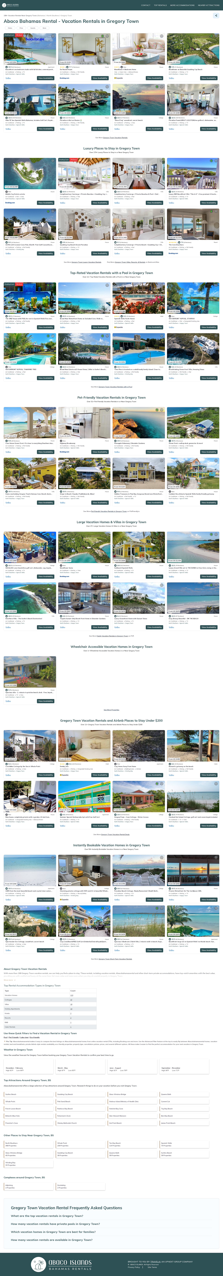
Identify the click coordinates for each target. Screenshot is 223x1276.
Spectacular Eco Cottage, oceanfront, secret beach (24, 942)
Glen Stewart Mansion (117, 1116)
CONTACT (145, 5)
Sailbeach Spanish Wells (123, 568)
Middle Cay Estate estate (15, 194)
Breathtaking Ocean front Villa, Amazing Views (186, 369)
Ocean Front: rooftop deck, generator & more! (186, 443)
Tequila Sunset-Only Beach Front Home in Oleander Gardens (82, 619)
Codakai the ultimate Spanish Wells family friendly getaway (191, 494)
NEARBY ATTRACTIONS (209, 5)
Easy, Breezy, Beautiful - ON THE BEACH (183, 619)
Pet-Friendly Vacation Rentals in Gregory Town (109, 511)
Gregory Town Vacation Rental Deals (115, 834)
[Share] (216, 15)
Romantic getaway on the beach (181, 766)
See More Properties (111, 710)
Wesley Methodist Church (67, 1123)
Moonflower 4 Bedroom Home (125, 69)
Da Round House (66, 69)
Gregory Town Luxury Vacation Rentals (86, 262)
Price (21, 28)
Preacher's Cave (11, 1123)
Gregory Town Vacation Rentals (115, 138)
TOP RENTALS (160, 5)
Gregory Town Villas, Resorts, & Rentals (130, 262)
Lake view (24, 1037)
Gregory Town (75, 74)
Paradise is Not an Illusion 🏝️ (71, 120)
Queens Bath (166, 1094)
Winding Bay (20, 249)
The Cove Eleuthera (176, 245)
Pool (5, 1037)
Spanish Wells (20, 74)
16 (71, 1004)
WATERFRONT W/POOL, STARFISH (182, 319)
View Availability (45, 78)
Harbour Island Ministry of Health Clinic (124, 1101)
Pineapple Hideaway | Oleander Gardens (129, 443)
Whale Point (10, 1101)
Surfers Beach (10, 1094)
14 (71, 1009)
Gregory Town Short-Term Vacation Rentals (115, 959)
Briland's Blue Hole (12, 1116)
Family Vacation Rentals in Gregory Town (112, 636)
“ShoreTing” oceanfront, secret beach (128, 120)
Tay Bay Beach (167, 1109)
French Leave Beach (13, 1109)
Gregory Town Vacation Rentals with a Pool (115, 387)
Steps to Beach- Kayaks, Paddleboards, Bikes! (77, 494)
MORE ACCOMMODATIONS (182, 5)
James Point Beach (168, 1123)
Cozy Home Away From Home (125, 766)
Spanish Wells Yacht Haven (124, 319)
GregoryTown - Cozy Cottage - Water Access (131, 817)
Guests (32, 28)
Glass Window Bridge (117, 1094)
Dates (10, 28)
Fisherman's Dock (64, 1116)
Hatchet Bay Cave (116, 1109)
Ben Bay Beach (167, 1116)
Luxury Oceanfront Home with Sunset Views (130, 619)
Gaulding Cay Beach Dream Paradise (74, 245)
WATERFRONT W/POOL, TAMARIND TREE (20, 369)
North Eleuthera (10, 74)
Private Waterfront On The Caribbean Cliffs (185, 891)
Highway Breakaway (67, 443)
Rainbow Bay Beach (65, 1109)
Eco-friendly (35, 1037)
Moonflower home (66, 568)
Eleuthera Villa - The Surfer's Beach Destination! (23, 619)
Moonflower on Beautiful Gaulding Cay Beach (185, 69)
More (44, 28)
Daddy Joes (64, 766)
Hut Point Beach (115, 1123)
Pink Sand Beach (63, 1101)
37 (71, 1000)
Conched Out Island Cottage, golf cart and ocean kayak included (193, 817)
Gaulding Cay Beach (65, 1094)
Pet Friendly (14, 1037)
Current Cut (165, 1101)
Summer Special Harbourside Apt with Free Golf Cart (80, 817)
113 (71, 995)
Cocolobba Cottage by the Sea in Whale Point (22, 766)
